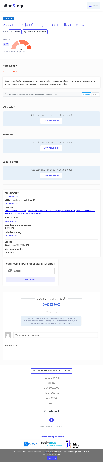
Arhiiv (96, 94)
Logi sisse (51, 398)
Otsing (51, 383)
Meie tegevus (51, 393)
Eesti (51, 403)
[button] (15, 31)
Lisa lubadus (51, 388)
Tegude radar (51, 378)
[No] (100, 455)
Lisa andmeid (51, 121)
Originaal (87, 94)
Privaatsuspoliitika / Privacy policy (51, 426)
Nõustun (52, 458)
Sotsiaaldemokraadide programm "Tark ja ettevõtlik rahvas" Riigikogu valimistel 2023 (40, 211)
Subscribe (30, 279)
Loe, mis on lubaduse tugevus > (14, 52)
